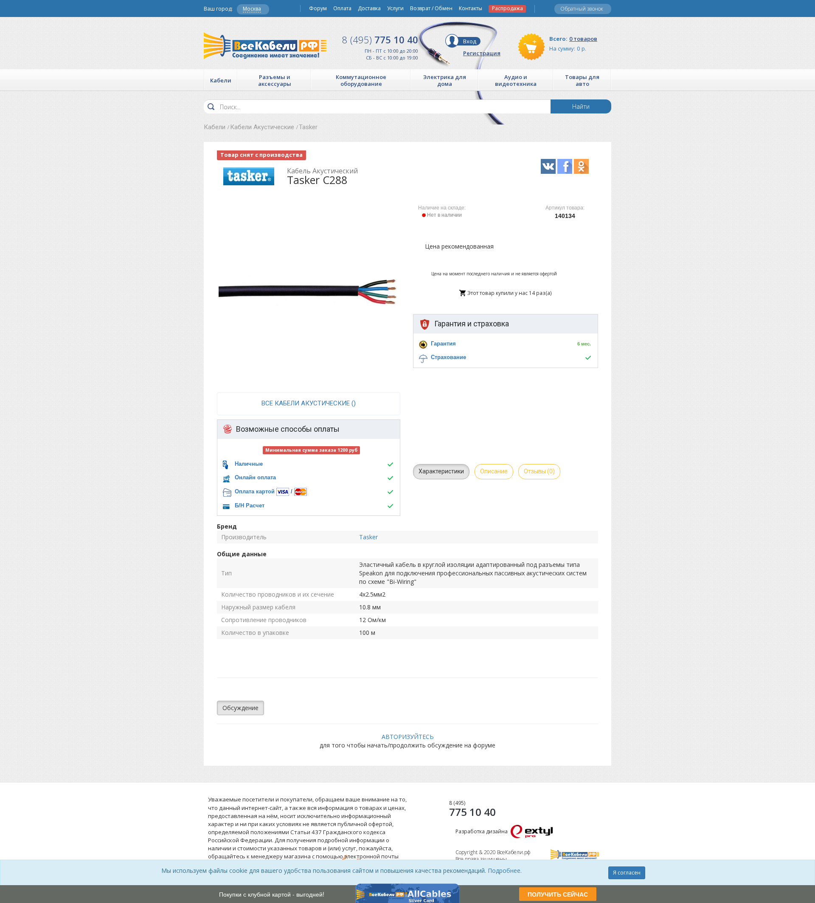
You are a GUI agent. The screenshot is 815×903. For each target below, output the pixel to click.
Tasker (308, 127)
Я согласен (627, 872)
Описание (494, 471)
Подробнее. (505, 870)
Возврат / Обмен (431, 8)
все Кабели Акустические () (308, 403)
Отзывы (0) (539, 471)
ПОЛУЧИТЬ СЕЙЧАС (558, 894)
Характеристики (441, 471)
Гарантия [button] (443, 343)
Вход (469, 41)
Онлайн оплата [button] (255, 477)
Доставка (369, 8)
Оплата (342, 8)
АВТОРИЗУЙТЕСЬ (408, 737)
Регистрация (481, 53)
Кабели (214, 127)
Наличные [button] (249, 464)
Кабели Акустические (262, 127)
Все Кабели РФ (265, 45)
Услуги (395, 8)
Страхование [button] (448, 357)
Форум (318, 8)
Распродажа (507, 8)
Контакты (470, 8)
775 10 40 (380, 39)
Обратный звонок (581, 8)
